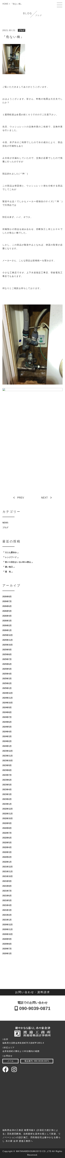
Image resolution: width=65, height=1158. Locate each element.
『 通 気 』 (7, 572)
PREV (20, 497)
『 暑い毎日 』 (8, 567)
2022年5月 (7, 842)
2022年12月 (7, 809)
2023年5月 (7, 785)
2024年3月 (7, 736)
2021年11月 (7, 871)
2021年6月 (7, 896)
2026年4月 (7, 616)
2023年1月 (7, 804)
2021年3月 (7, 910)
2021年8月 (7, 886)
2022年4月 (7, 847)
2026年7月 (7, 601)
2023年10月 (7, 760)
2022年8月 (7, 828)
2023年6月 (7, 780)
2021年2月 (7, 915)
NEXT (44, 497)
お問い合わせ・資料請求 (32, 992)
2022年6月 (7, 838)
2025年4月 (7, 674)
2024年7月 (7, 717)
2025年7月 (7, 659)
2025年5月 (7, 669)
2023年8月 (7, 770)
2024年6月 (7, 722)
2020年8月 (7, 944)
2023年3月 (7, 794)
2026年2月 (7, 625)
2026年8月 (7, 596)
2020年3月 (7, 953)
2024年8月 (7, 712)
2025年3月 (7, 678)
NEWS (5, 523)
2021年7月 (7, 891)
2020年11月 (7, 929)
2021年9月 (7, 881)
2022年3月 (7, 852)
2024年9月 (7, 707)
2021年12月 (7, 867)
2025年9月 (7, 649)
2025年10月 (7, 645)
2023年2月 (7, 799)
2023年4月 (7, 789)
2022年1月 (7, 862)
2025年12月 (7, 635)
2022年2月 (7, 857)
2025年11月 (7, 640)
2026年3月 (7, 621)
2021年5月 (7, 900)
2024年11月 (7, 698)
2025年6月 (7, 664)
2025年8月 (7, 654)
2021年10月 (7, 876)
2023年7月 (7, 775)
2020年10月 (7, 934)
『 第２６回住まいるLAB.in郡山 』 (18, 562)
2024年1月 (7, 746)
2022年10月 (7, 818)
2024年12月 (7, 693)
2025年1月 (7, 688)
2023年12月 (7, 751)
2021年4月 (7, 905)
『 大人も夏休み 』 (10, 552)
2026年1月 (7, 630)
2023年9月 (7, 765)
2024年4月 (7, 731)
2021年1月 (7, 920)
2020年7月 (7, 949)
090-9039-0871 (34, 1008)
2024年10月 (7, 703)
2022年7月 (7, 833)
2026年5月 (7, 611)
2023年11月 (7, 756)
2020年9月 (7, 939)
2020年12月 (7, 924)
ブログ (21, 30)
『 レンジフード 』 (10, 557)
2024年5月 (7, 727)
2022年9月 (7, 823)
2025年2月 (7, 683)
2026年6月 (7, 606)
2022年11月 (7, 813)
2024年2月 (7, 741)
